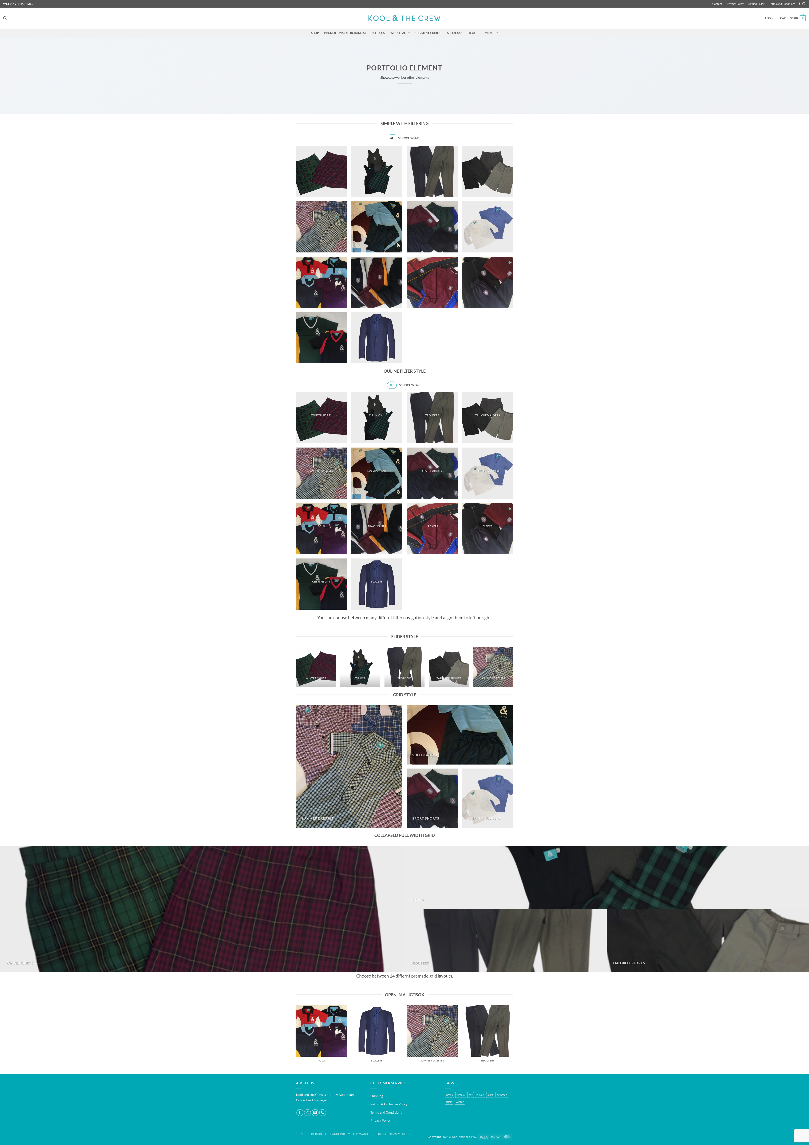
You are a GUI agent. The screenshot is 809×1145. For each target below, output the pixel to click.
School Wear (408, 138)
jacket (480, 1094)
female (461, 1094)
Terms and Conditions (782, 3)
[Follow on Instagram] (803, 3)
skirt (490, 1094)
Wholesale (398, 33)
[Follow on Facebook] (799, 3)
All (392, 138)
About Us (454, 33)
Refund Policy (756, 3)
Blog (472, 33)
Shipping (376, 1096)
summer (502, 1094)
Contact (717, 3)
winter (460, 1101)
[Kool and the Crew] (404, 18)
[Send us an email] (315, 1112)
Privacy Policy (735, 3)
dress (449, 1094)
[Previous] (296, 669)
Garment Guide (426, 33)
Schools (378, 33)
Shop (315, 33)
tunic (449, 1101)
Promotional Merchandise (345, 33)
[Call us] (322, 1112)
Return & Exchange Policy (388, 1104)
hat (471, 1094)
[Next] (513, 669)
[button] (5, 18)
